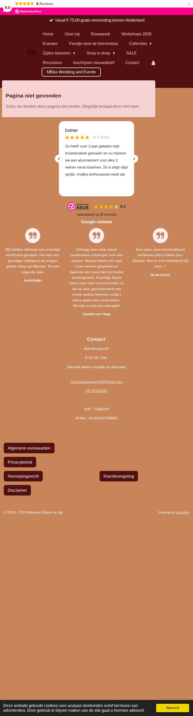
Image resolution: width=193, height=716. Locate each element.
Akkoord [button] (172, 708)
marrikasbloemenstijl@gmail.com (96, 382)
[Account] (153, 63)
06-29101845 (96, 391)
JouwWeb (182, 512)
